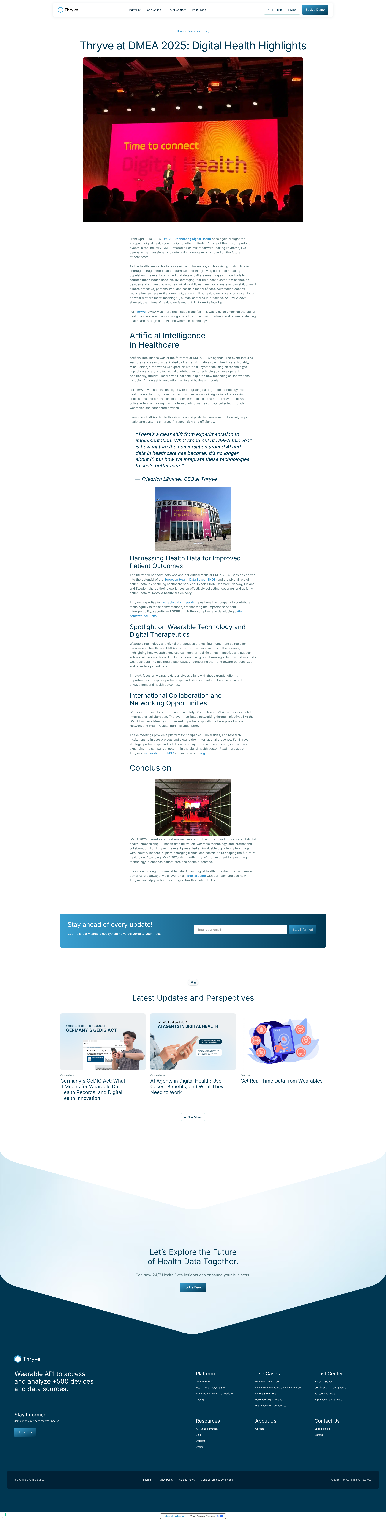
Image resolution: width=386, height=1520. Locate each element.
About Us (265, 1421)
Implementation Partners (328, 1399)
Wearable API (203, 1381)
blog (202, 753)
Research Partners (325, 1393)
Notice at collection (174, 1516)
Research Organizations (268, 1399)
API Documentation (207, 1428)
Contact (319, 1434)
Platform (205, 1373)
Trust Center (329, 1373)
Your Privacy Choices (202, 1516)
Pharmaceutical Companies (270, 1405)
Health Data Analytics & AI (210, 1387)
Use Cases (267, 1373)
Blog (206, 31)
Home (180, 31)
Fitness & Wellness (265, 1393)
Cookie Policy (187, 1479)
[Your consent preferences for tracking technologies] (5, 1515)
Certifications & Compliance (330, 1387)
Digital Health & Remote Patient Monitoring (279, 1387)
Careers (259, 1428)
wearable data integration (179, 602)
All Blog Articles (193, 1117)
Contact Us (327, 1421)
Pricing (200, 1399)
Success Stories (323, 1381)
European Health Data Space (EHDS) (190, 579)
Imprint (147, 1479)
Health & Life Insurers (267, 1381)
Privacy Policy (165, 1479)
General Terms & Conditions (217, 1479)
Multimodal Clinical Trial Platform (214, 1393)
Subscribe (25, 1432)
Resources (194, 31)
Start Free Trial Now (282, 10)
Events (199, 1446)
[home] (68, 10)
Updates (200, 1440)
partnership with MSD (158, 753)
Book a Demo (315, 9)
